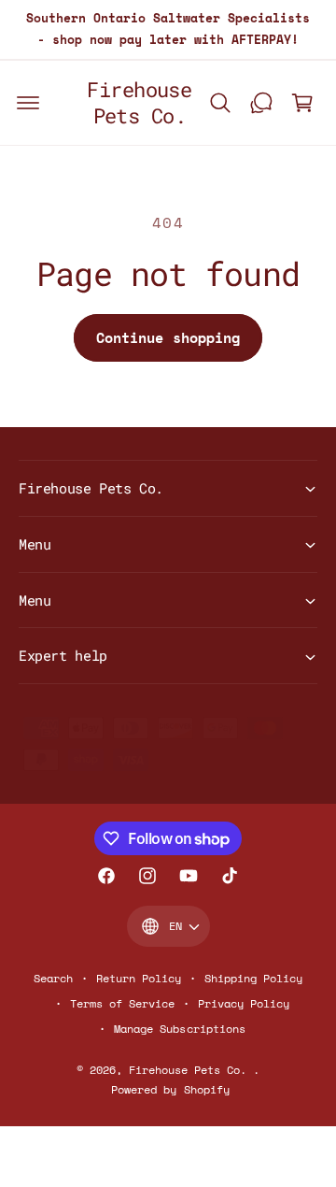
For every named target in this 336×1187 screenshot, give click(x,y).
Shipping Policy (253, 978)
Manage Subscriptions (179, 1029)
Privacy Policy (243, 1003)
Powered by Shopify (170, 1089)
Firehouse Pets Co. (191, 1070)
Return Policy (138, 978)
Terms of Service (122, 1003)
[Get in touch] (261, 102)
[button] (28, 102)
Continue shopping (168, 337)
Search (53, 978)
